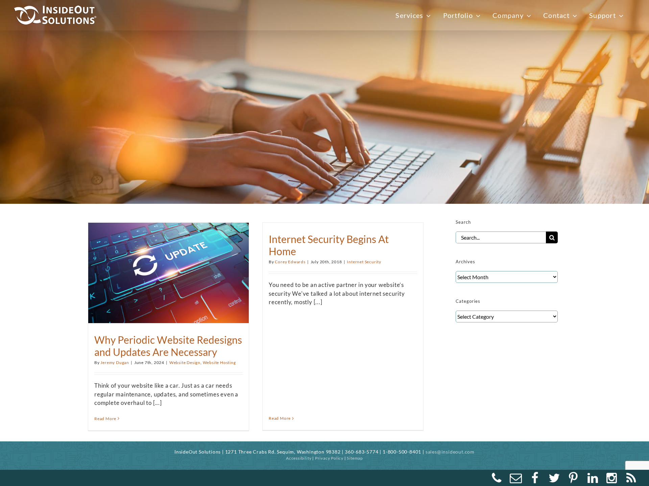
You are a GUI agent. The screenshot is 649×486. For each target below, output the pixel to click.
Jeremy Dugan (114, 362)
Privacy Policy (329, 458)
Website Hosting (219, 362)
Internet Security (364, 261)
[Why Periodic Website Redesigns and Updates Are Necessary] (168, 269)
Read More (105, 418)
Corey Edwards (290, 261)
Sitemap (355, 458)
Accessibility (298, 458)
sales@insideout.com (450, 452)
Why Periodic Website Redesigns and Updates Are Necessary (168, 346)
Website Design (184, 362)
